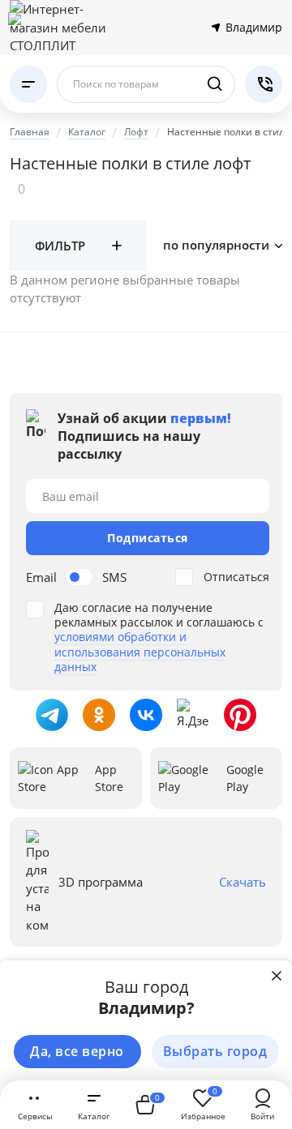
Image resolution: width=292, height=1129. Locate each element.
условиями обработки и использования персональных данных (139, 651)
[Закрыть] (276, 975)
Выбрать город (215, 1051)
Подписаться (147, 537)
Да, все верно (77, 1051)
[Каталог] (28, 84)
